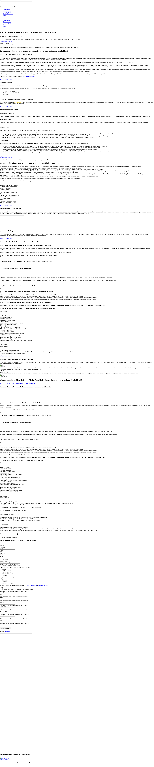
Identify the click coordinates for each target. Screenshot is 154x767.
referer (1, 597)
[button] (77, 403)
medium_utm (3, 611)
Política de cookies (35, 762)
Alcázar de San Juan (5, 383)
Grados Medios (7, 12)
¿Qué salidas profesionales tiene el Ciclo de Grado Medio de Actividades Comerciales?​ (22, 460)
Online (5, 580)
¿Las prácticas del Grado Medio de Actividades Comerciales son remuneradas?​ (20, 454)
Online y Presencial (8, 583)
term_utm (2, 620)
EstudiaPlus (3, 762)
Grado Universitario (8, 574)
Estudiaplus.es (17, 102)
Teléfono (2, 553)
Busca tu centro (7, 11)
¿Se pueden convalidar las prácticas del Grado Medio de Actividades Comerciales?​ (21, 445)
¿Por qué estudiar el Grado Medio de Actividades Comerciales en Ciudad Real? (20, 403)
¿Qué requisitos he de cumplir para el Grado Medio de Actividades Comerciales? (20, 507)
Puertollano (20, 383)
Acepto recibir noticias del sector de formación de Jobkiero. (18, 589)
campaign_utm (3, 615)
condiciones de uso (43, 585)
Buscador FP (7, 9)
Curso (4, 569)
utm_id (2, 602)
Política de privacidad (23, 762)
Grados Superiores (8, 14)
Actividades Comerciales (28, 76)
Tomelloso (26, 383)
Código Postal (4, 559)
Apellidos (3, 547)
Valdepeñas (32, 383)
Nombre (2, 544)
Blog (4, 15)
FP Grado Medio (7, 570)
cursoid (2, 593)
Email (2, 556)
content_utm (3, 625)
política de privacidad (31, 585)
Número (2, 550)
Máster (5, 575)
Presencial (5, 581)
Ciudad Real (14, 383)
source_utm (3, 606)
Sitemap (2, 765)
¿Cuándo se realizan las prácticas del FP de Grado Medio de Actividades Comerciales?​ (22, 409)
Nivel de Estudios (5, 562)
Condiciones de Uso (12, 762)
